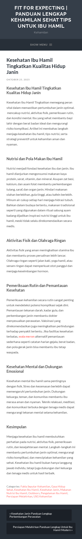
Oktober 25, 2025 (18, 79)
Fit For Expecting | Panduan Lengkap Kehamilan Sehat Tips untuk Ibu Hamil (41, 17)
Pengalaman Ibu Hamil (54, 493)
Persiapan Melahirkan (19, 496)
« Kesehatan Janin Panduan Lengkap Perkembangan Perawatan (31, 515)
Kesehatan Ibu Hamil (26, 489)
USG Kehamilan (43, 496)
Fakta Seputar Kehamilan (35, 486)
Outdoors (34, 493)
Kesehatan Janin (49, 489)
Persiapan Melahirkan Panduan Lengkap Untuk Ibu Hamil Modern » (42, 528)
